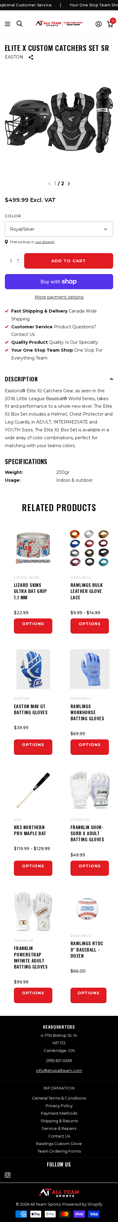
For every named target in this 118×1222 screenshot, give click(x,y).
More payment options (59, 297)
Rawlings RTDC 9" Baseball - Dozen (86, 949)
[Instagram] (7, 1175)
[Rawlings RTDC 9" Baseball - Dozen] (87, 909)
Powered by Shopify (82, 1204)
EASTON (14, 57)
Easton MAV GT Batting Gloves (31, 709)
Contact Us (59, 1135)
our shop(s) (45, 241)
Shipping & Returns (59, 1120)
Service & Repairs (59, 1128)
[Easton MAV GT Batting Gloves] (33, 669)
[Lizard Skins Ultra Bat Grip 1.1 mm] (33, 548)
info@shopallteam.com (59, 1070)
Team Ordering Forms (59, 1151)
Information (59, 1088)
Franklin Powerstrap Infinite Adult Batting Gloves (31, 957)
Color (13, 215)
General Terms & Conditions (59, 1098)
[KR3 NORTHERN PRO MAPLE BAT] (33, 790)
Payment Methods (59, 1113)
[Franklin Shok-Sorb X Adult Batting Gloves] (89, 790)
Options (33, 623)
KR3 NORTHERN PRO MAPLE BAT (30, 830)
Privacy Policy (59, 1105)
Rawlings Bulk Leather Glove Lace (86, 591)
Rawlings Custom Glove (59, 1143)
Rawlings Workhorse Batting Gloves (87, 712)
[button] (19, 255)
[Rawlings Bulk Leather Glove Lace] (89, 548)
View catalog (8, 24)
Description (21, 378)
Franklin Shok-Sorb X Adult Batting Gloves (87, 833)
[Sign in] (98, 24)
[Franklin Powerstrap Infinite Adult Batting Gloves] (33, 911)
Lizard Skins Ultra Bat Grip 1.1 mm (30, 591)
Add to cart (68, 260)
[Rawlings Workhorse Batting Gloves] (89, 669)
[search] (20, 24)
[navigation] (69, 183)
